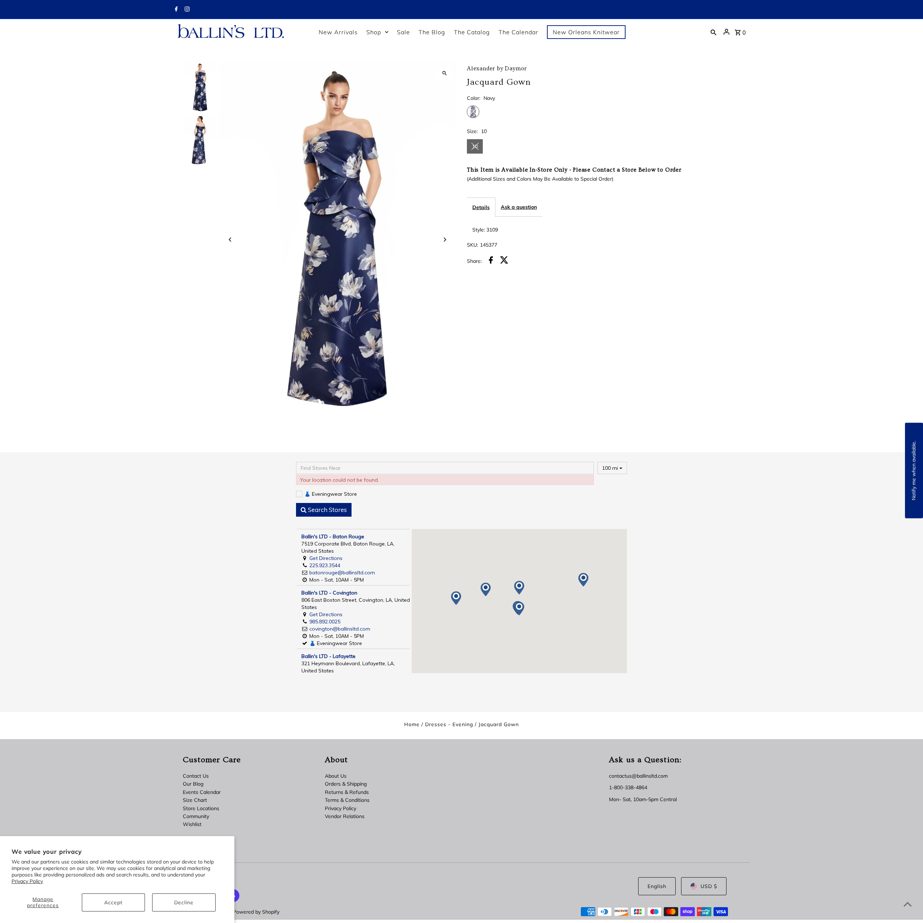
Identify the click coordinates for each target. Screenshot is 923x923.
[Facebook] (175, 10)
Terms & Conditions (347, 800)
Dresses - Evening (449, 724)
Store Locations (201, 808)
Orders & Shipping (346, 784)
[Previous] (230, 239)
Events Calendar (202, 792)
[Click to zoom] (444, 73)
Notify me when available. (913, 470)
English (657, 886)
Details (481, 207)
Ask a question (519, 207)
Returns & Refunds (347, 792)
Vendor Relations (345, 816)
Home (412, 724)
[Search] (713, 32)
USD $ (709, 886)
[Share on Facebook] (491, 261)
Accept (113, 902)
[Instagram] (186, 10)
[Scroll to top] (908, 904)
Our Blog (193, 784)
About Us (335, 776)
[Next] (444, 239)
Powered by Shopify (256, 912)
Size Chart (195, 800)
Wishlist (192, 824)
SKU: (472, 245)
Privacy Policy (27, 881)
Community (196, 816)
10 (475, 146)
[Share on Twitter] (504, 261)
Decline (184, 902)
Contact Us (196, 776)
